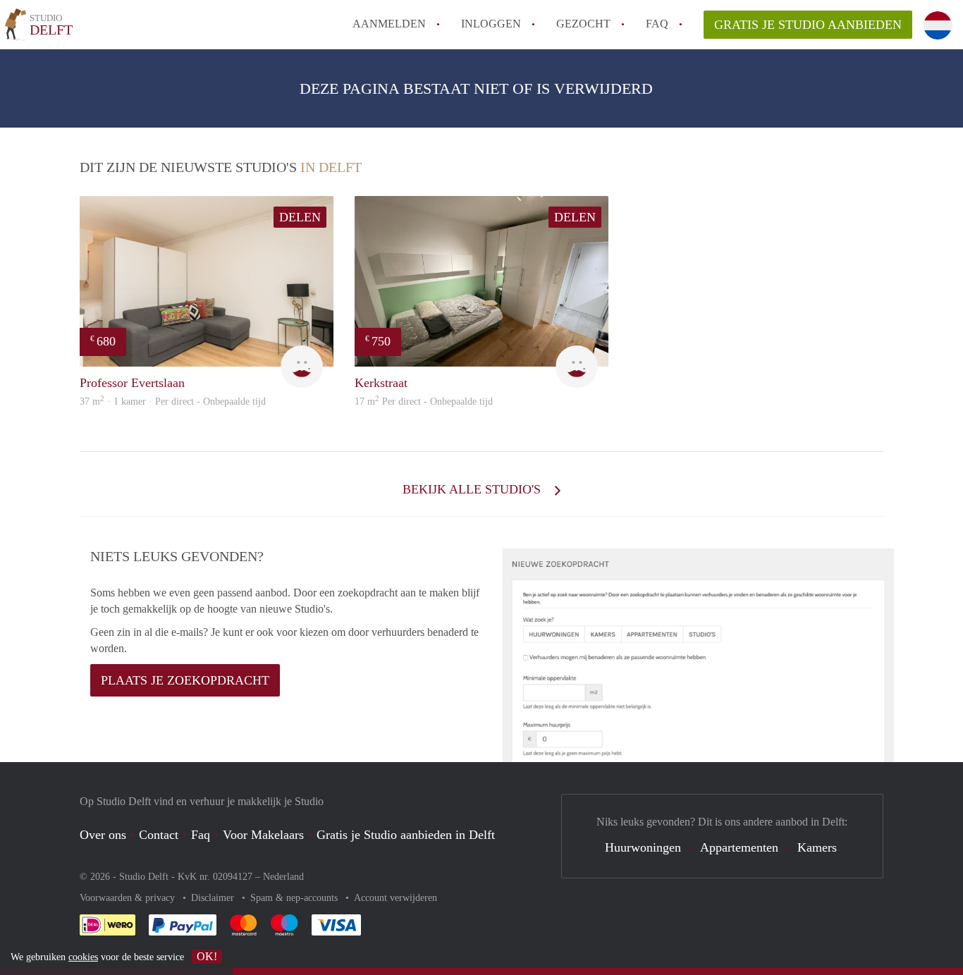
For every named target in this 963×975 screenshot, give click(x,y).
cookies (83, 957)
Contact (158, 835)
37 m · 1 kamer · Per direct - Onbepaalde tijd (173, 401)
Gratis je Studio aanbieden (808, 25)
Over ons (103, 835)
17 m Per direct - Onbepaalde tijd (424, 401)
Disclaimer (214, 898)
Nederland (283, 876)
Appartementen (739, 847)
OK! (207, 956)
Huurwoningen (643, 847)
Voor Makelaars (263, 835)
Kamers (817, 847)
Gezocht (583, 24)
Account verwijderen (395, 898)
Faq (200, 835)
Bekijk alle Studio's (473, 489)
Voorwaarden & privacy (129, 898)
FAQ (657, 24)
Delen (300, 217)
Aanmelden (389, 24)
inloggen (491, 24)
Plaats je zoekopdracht (185, 680)
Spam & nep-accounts (295, 898)
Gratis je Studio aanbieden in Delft (406, 835)
